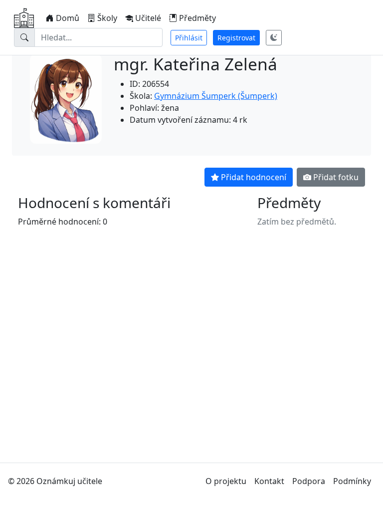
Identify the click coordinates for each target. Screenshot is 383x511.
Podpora (308, 481)
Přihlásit (188, 37)
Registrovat (236, 37)
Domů (67, 17)
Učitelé (148, 17)
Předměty (197, 17)
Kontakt (269, 481)
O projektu (225, 481)
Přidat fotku (336, 177)
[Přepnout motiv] (274, 37)
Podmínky (352, 481)
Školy (107, 17)
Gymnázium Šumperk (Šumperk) (215, 95)
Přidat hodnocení (253, 177)
